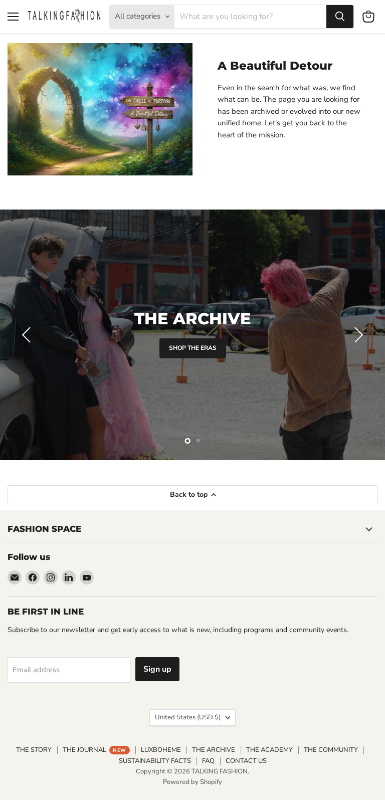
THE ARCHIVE (213, 749)
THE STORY (34, 749)
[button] (28, 335)
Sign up (157, 669)
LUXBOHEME (161, 749)
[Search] (339, 16)
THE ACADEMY (269, 749)
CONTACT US (246, 760)
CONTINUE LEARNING (192, 354)
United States (188, 717)
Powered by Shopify (192, 781)
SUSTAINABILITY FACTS (155, 760)
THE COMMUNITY (331, 749)
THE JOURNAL (94, 749)
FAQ (208, 760)
